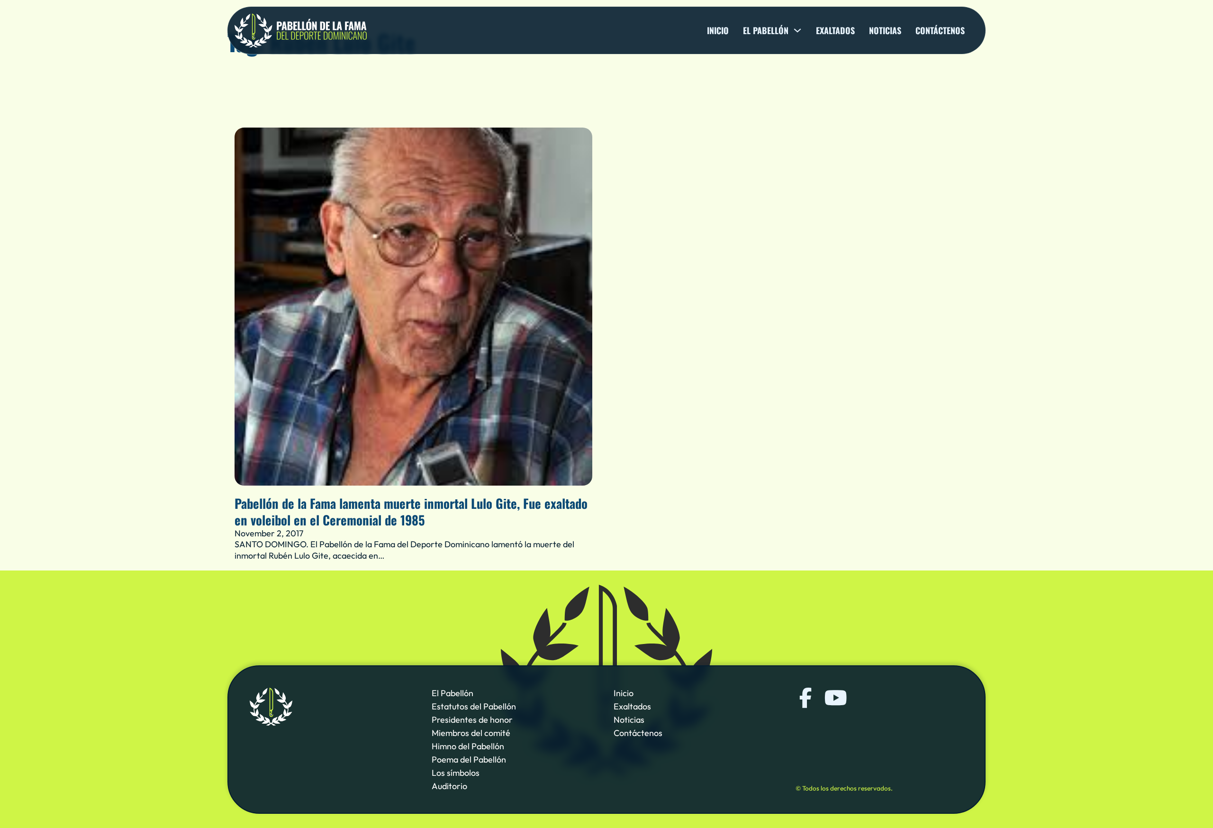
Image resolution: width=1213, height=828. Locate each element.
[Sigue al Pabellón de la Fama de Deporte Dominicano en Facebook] (806, 698)
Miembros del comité (471, 732)
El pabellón (765, 30)
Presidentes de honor (472, 719)
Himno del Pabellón (468, 746)
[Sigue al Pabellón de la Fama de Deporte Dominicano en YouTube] (834, 698)
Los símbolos (456, 772)
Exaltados (835, 30)
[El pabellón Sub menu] (797, 30)
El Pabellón (452, 693)
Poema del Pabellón (469, 759)
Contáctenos (940, 30)
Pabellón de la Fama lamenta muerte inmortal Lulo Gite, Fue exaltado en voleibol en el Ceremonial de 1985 (411, 511)
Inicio (718, 30)
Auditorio (449, 786)
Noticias (885, 30)
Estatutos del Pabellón (474, 706)
